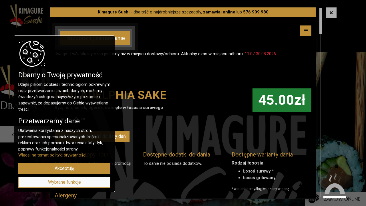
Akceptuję (64, 168)
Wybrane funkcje (64, 182)
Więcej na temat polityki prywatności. (52, 155)
